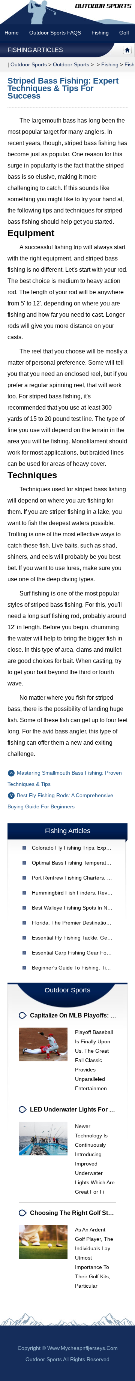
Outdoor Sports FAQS (55, 33)
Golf (124, 33)
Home (11, 33)
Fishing (100, 33)
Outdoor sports (28, 64)
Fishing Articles (35, 50)
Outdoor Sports (71, 64)
